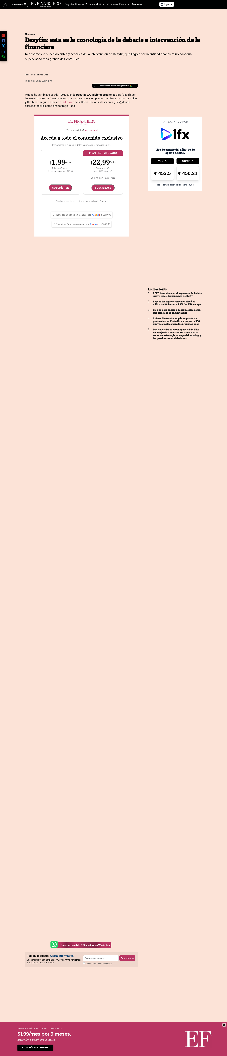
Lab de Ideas (112, 4)
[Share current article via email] (3, 35)
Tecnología (137, 4)
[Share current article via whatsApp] (3, 57)
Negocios (69, 4)
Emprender (124, 4)
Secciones (17, 4)
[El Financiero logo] (45, 4)
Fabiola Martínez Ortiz (38, 75)
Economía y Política (95, 4)
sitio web (68, 102)
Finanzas (79, 4)
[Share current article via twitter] (3, 46)
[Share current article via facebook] (3, 41)
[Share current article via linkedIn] (3, 51)
